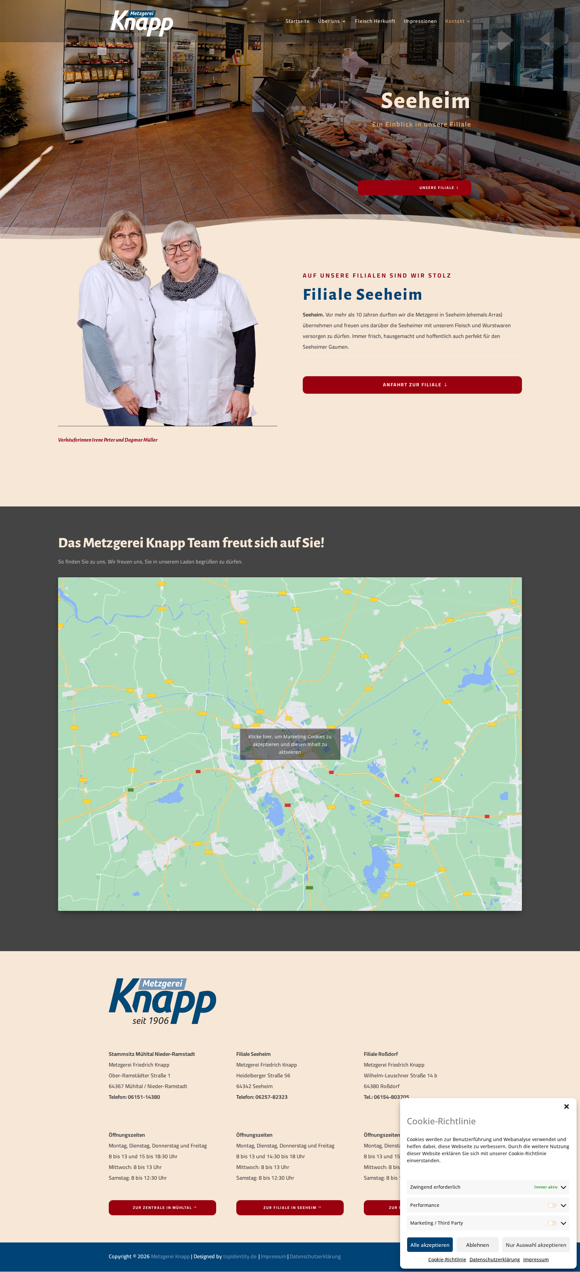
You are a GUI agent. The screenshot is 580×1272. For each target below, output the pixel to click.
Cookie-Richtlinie (447, 1259)
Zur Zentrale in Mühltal (162, 1207)
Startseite (298, 22)
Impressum (536, 1259)
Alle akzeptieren (429, 1244)
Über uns (329, 22)
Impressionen (420, 22)
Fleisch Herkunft (375, 22)
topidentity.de (239, 1256)
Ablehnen (477, 1244)
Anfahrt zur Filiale (412, 384)
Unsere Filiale (437, 187)
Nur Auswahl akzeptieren (536, 1244)
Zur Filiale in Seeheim (290, 1207)
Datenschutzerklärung (495, 1259)
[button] (566, 1106)
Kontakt (455, 22)
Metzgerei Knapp (170, 1256)
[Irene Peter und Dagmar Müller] (167, 426)
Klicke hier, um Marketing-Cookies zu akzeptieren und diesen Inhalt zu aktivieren (290, 744)
